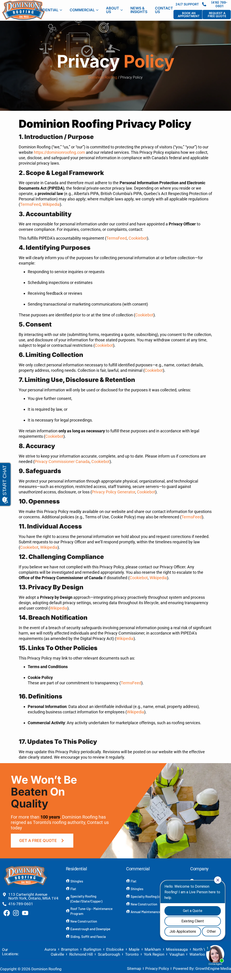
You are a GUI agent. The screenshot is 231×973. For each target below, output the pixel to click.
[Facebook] (6, 913)
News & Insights (138, 10)
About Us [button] (112, 10)
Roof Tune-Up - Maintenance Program (91, 911)
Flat (73, 889)
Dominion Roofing (102, 77)
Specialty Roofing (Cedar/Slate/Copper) (86, 898)
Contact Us (164, 10)
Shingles (76, 881)
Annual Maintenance (146, 912)
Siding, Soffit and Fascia (88, 936)
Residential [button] (46, 10)
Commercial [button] (82, 10)
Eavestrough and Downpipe (90, 929)
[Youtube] (25, 913)
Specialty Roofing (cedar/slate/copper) (159, 896)
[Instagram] (16, 913)
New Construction (83, 921)
